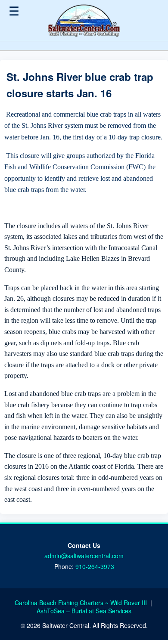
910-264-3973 (94, 566)
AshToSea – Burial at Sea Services (84, 610)
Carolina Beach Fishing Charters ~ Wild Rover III (82, 602)
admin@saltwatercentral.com (84, 555)
